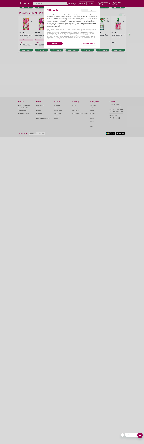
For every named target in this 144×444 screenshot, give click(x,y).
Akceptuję (54, 43)
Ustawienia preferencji (89, 43)
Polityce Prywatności (57, 39)
